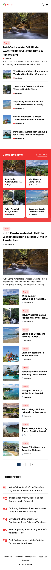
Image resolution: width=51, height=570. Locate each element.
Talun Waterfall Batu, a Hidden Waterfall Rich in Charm (35, 318)
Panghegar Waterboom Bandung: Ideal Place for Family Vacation (35, 374)
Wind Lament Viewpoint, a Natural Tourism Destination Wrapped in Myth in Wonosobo (30, 74)
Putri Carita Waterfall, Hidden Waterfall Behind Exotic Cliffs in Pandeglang (23, 51)
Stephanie (8, 58)
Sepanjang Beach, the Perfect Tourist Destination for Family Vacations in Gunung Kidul (28, 104)
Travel (6, 43)
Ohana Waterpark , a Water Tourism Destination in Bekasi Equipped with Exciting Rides (28, 119)
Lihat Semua (42, 155)
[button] (42, 4)
